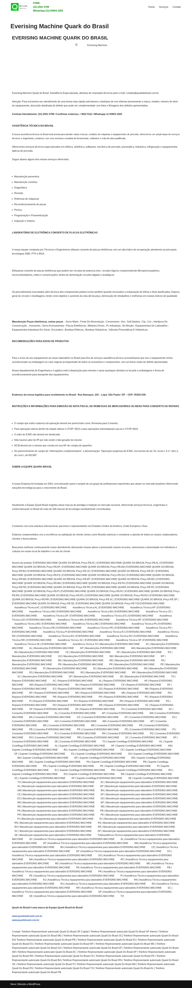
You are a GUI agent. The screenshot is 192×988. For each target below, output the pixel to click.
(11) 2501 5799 (41, 7)
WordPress (34, 984)
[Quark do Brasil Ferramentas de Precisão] (19, 7)
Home (151, 7)
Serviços (163, 7)
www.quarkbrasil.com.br (25, 920)
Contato (176, 7)
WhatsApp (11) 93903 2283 (48, 10)
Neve (13, 984)
